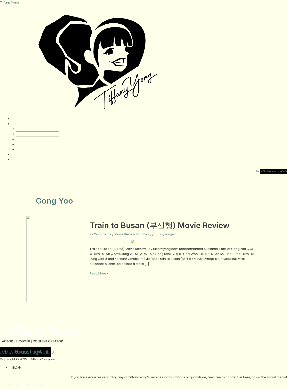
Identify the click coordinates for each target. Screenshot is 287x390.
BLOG (16, 367)
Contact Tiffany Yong (30, 159)
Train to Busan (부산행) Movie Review (160, 225)
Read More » (99, 273)
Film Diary (143, 234)
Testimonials (32, 149)
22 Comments (100, 234)
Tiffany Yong (9, 2)
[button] (148, 123)
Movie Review (124, 234)
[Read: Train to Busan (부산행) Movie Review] (55, 258)
